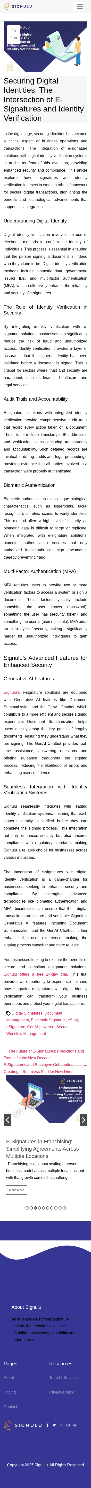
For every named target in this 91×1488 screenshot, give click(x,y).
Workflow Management (26, 1034)
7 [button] (51, 1208)
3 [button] (35, 1208)
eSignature (15, 1027)
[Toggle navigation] (78, 6)
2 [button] (31, 1208)
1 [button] (27, 1208)
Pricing (10, 1392)
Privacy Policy (61, 1392)
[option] (45, 1137)
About (9, 1378)
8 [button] (56, 1208)
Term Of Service (63, 1378)
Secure (62, 1027)
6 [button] (47, 1208)
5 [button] (43, 1208)
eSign (73, 1020)
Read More (16, 1190)
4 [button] (39, 1208)
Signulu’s (12, 692)
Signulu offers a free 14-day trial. (37, 974)
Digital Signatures (27, 1013)
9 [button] (60, 1208)
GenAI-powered (40, 1027)
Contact (10, 1407)
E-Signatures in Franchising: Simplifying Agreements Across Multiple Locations (42, 1148)
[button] (7, 1120)
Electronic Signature (48, 1020)
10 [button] (64, 1208)
